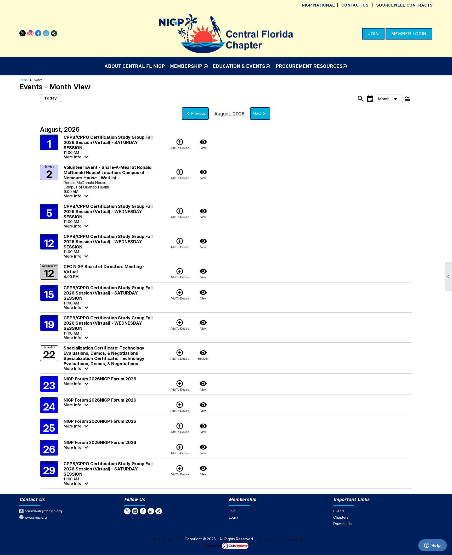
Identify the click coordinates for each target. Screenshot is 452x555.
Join (373, 33)
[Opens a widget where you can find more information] (432, 545)
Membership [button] (186, 66)
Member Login (408, 33)
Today (50, 98)
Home (23, 80)
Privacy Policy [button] (294, 539)
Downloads (342, 523)
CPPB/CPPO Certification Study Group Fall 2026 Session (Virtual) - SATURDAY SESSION (108, 142)
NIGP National (318, 5)
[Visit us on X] (22, 33)
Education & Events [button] (239, 66)
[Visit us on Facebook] (38, 33)
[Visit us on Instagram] (30, 33)
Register (203, 354)
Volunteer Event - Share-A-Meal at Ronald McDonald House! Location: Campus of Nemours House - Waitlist (107, 172)
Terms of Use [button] (268, 539)
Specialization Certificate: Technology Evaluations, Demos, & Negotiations (104, 350)
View (203, 143)
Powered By (213, 545)
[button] (389, 98)
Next (260, 113)
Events (338, 511)
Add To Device (180, 143)
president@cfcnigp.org (43, 511)
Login (233, 517)
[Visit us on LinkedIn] (46, 33)
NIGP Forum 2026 (82, 378)
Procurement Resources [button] (309, 66)
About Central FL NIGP (134, 66)
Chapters (340, 517)
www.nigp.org (36, 517)
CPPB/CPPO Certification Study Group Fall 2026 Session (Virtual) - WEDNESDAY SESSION (108, 211)
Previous (195, 113)
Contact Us (355, 5)
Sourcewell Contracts (404, 5)
